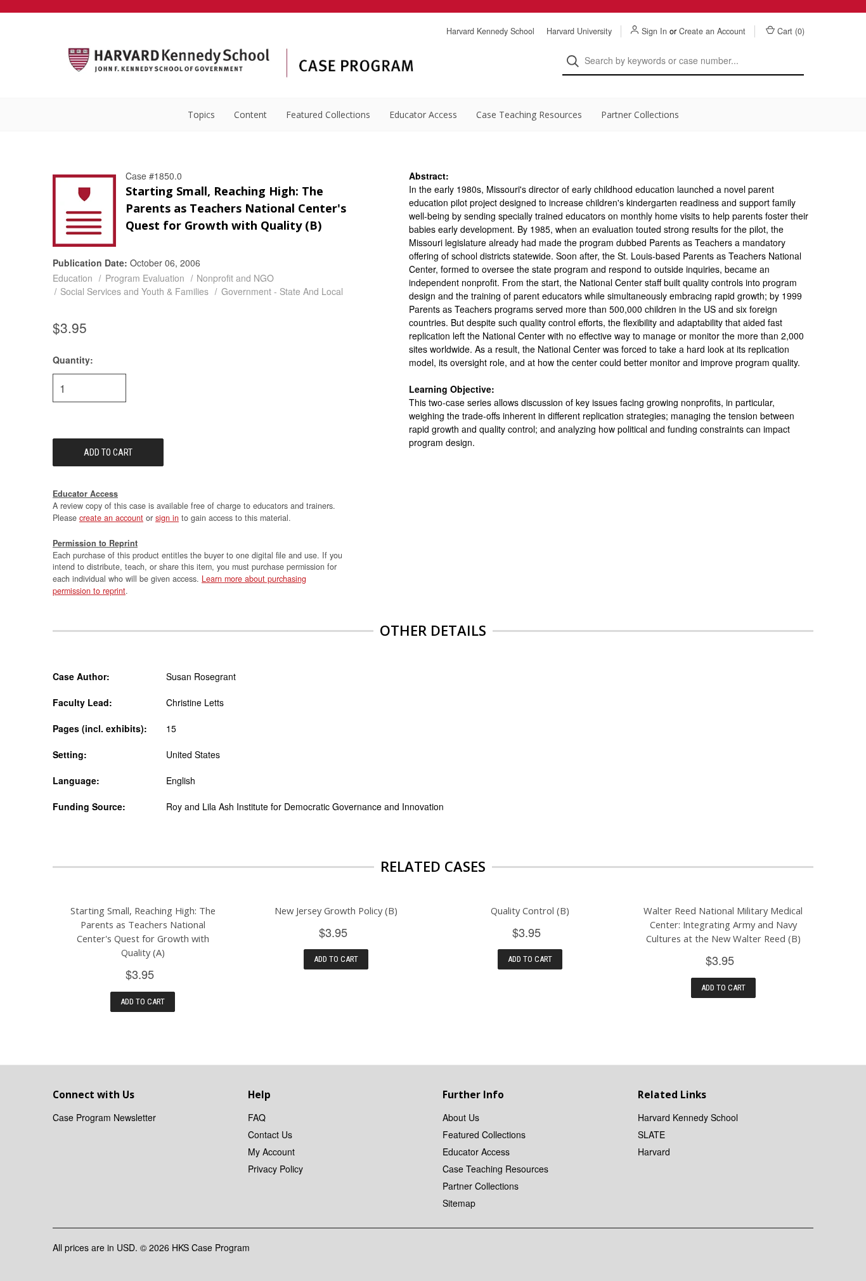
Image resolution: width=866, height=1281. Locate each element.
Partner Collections (640, 114)
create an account (111, 517)
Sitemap (459, 1203)
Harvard (654, 1151)
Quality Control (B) (530, 910)
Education (73, 278)
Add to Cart (142, 1001)
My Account (271, 1151)
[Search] (576, 61)
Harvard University (579, 31)
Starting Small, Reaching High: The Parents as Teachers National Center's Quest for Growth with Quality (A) (143, 931)
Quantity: (73, 359)
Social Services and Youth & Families (134, 291)
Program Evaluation (144, 278)
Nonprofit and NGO (235, 278)
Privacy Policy (275, 1168)
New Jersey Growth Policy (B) (336, 910)
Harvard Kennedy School (490, 31)
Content (250, 114)
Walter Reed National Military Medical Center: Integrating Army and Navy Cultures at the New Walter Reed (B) (723, 924)
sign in (167, 517)
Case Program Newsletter (104, 1117)
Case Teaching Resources (529, 114)
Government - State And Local (282, 291)
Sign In (654, 31)
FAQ (257, 1117)
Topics (201, 114)
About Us (461, 1117)
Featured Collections (328, 114)
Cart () (791, 31)
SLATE (651, 1134)
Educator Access (423, 114)
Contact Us (270, 1134)
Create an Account (712, 31)
